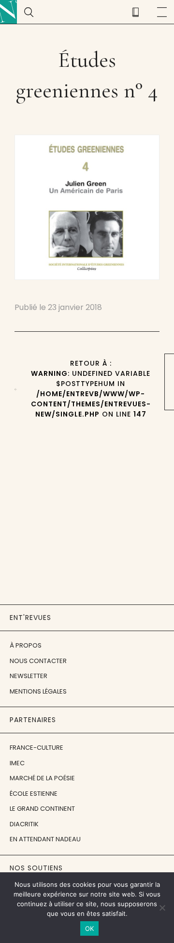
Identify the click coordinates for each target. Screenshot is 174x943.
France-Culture (36, 747)
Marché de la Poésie (42, 778)
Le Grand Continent (42, 808)
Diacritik (24, 824)
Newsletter (28, 675)
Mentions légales (38, 691)
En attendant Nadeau (45, 839)
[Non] (162, 907)
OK (89, 928)
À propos (26, 645)
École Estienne (34, 793)
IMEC (17, 763)
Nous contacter (38, 660)
